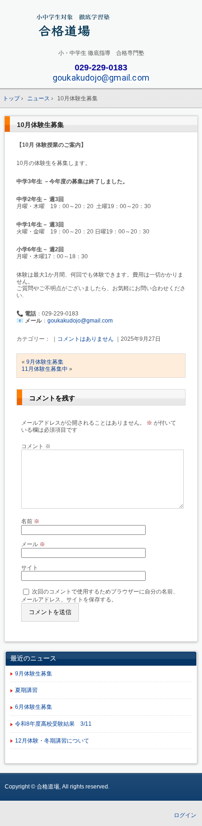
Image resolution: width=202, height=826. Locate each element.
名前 (30, 521)
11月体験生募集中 (45, 369)
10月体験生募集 (40, 124)
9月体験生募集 (44, 362)
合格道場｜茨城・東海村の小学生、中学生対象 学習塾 (101, 26)
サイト (29, 567)
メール (33, 544)
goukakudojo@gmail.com (101, 78)
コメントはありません (85, 339)
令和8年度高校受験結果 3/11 (53, 724)
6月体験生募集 (33, 707)
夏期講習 (26, 690)
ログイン (185, 815)
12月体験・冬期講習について (52, 740)
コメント (36, 446)
